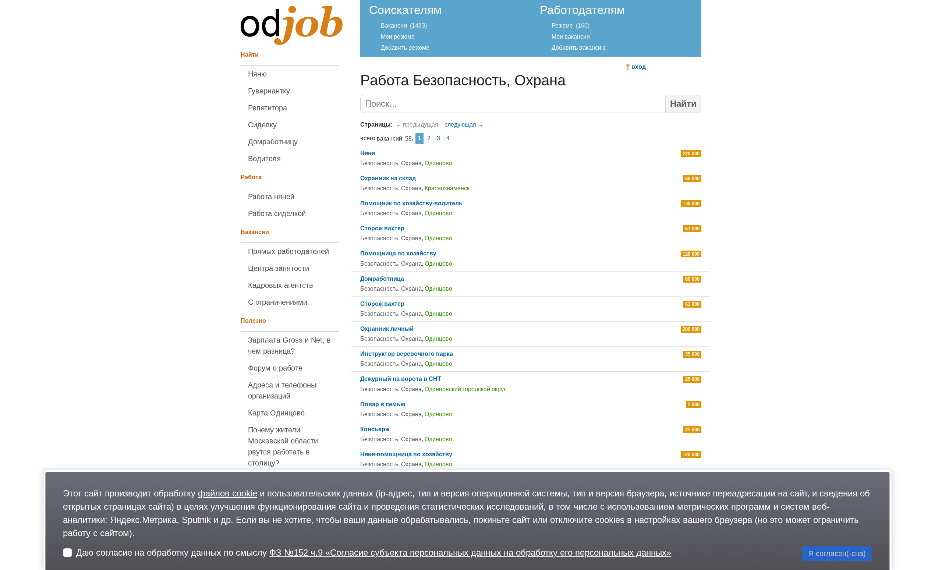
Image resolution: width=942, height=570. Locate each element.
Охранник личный (387, 329)
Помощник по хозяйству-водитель (411, 203)
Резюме (562, 25)
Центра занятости (278, 268)
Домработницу (273, 142)
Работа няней (271, 196)
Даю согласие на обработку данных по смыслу (373, 552)
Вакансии (394, 25)
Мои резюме (398, 36)
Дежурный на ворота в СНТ (400, 379)
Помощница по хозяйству (398, 253)
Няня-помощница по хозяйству (406, 454)
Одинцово (438, 163)
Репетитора (267, 108)
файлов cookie (227, 493)
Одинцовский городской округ (465, 389)
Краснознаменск (447, 188)
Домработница (382, 279)
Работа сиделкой (277, 213)
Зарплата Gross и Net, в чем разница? (289, 345)
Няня (367, 153)
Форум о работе (275, 368)
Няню (257, 74)
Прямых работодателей (288, 251)
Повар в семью (383, 404)
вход (638, 67)
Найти (683, 104)
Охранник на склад (388, 178)
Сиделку (262, 125)
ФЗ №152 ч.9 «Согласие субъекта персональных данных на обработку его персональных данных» (470, 552)
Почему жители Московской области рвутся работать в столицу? (283, 446)
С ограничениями (277, 302)
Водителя (264, 159)
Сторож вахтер (382, 228)
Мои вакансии (571, 36)
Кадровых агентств (280, 285)
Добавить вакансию (579, 48)
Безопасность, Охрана (391, 163)
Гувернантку (269, 91)
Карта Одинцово (276, 413)
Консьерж (374, 429)
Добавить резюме (405, 48)
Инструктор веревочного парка (406, 354)
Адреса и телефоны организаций (282, 390)
